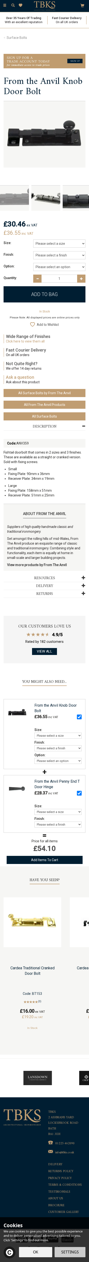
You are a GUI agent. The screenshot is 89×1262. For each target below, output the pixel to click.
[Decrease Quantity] (37, 279)
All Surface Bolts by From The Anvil (44, 393)
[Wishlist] (21, 5)
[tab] (44, 426)
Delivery (55, 1164)
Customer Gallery (63, 1212)
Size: (7, 243)
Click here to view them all (25, 341)
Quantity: (10, 278)
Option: (9, 266)
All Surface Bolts (44, 416)
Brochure (56, 1205)
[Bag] (82, 5)
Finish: (9, 254)
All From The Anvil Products (44, 405)
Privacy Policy (60, 1178)
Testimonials (59, 1192)
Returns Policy (60, 1171)
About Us (55, 1198)
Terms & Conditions (65, 1185)
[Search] (13, 5)
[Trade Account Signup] (44, 61)
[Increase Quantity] (81, 279)
